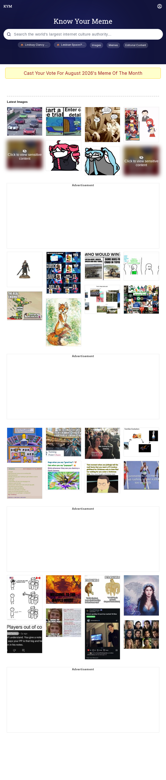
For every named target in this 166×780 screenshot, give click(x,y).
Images (96, 45)
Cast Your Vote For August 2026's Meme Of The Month (83, 73)
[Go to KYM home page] (7, 6)
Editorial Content (135, 45)
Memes (113, 45)
